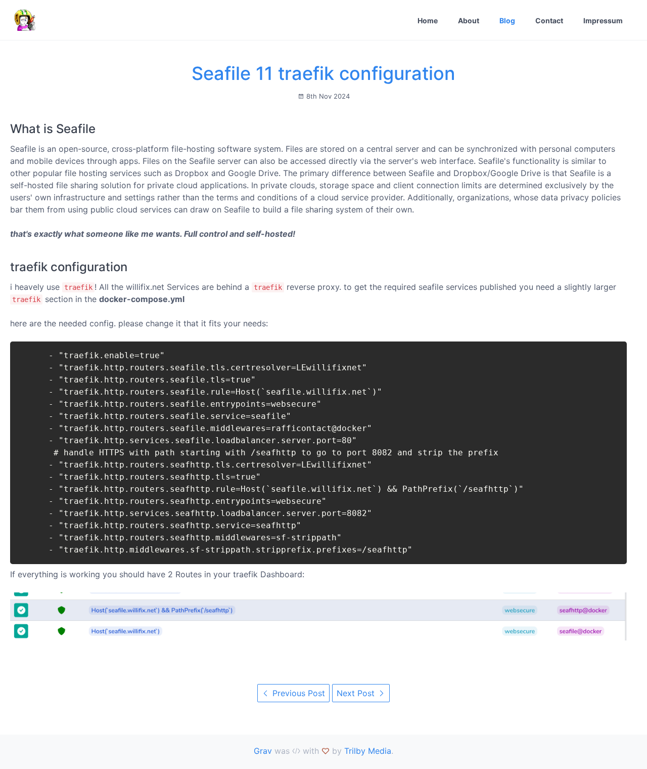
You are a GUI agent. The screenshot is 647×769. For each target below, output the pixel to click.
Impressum (603, 20)
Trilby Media (367, 751)
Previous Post (297, 693)
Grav (263, 751)
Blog (507, 20)
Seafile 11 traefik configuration (323, 73)
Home (428, 20)
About (468, 20)
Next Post (357, 693)
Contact (549, 20)
